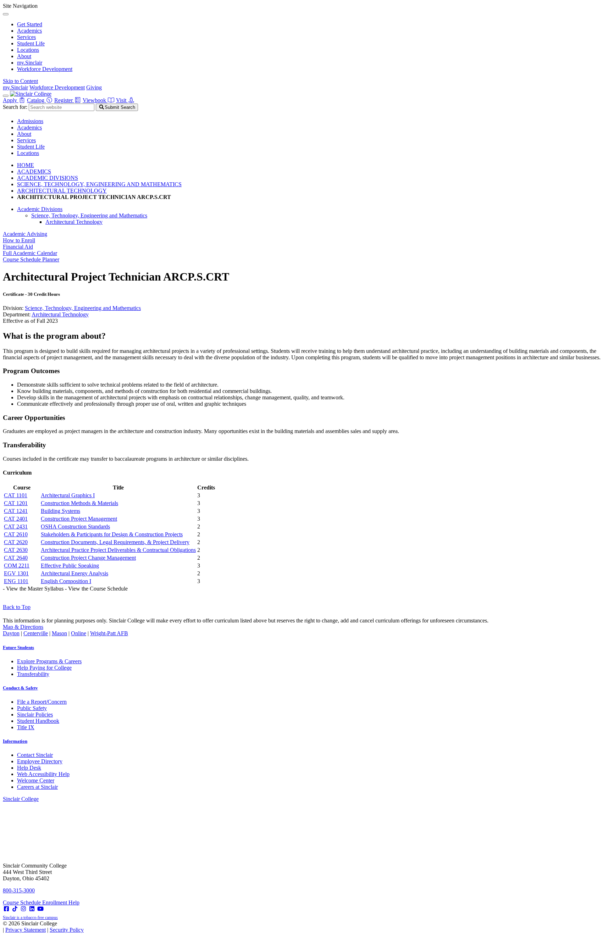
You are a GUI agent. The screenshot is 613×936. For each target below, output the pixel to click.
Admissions (30, 121)
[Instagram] (23, 909)
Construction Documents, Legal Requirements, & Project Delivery (115, 542)
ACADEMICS (34, 171)
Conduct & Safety (20, 688)
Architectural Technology (74, 222)
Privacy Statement (25, 930)
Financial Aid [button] (18, 247)
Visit (122, 100)
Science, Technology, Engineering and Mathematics (89, 215)
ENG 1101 (16, 581)
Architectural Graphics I (68, 495)
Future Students (18, 647)
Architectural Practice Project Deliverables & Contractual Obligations (118, 550)
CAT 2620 (16, 542)
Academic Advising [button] (25, 234)
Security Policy (67, 930)
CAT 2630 (16, 550)
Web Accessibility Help (43, 774)
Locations (28, 50)
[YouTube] (40, 909)
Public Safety (32, 708)
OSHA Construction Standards (75, 527)
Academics (29, 31)
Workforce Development (44, 69)
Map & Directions (23, 627)
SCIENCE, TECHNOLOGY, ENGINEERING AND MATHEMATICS (99, 184)
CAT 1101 (15, 495)
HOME (25, 165)
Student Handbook (38, 721)
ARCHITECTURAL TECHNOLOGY (62, 191)
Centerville (35, 633)
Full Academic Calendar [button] (30, 253)
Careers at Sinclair (37, 787)
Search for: (15, 107)
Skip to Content (20, 81)
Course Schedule (22, 902)
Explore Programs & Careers (49, 661)
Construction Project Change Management (88, 558)
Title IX (25, 727)
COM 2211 (16, 566)
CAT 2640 (16, 558)
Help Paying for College (44, 668)
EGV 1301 (16, 573)
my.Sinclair (29, 63)
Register (64, 100)
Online (78, 633)
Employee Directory (39, 761)
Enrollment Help (60, 902)
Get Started (29, 24)
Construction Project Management (79, 519)
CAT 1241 (16, 511)
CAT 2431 (16, 527)
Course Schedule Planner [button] (31, 259)
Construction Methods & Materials (79, 503)
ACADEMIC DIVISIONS (47, 178)
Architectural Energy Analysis (74, 573)
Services (26, 37)
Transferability (33, 674)
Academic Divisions (39, 209)
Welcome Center (35, 780)
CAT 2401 (16, 519)
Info (15, 741)
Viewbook (95, 100)
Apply (10, 100)
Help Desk (29, 768)
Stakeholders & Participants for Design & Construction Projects (112, 534)
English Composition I (66, 581)
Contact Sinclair (35, 755)
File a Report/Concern (42, 702)
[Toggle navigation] (6, 96)
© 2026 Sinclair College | (43, 926)
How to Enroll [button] (19, 240)
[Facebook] (6, 909)
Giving (94, 87)
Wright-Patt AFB (109, 633)
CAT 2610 (16, 534)
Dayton (11, 633)
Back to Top (17, 607)
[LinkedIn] (31, 909)
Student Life (31, 43)
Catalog (36, 100)
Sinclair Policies (35, 714)
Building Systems (60, 511)
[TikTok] (14, 909)
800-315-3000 (19, 890)
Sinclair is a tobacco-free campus (30, 917)
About (24, 56)
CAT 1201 (16, 503)
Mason (59, 633)
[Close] (6, 14)
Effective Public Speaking (70, 566)
